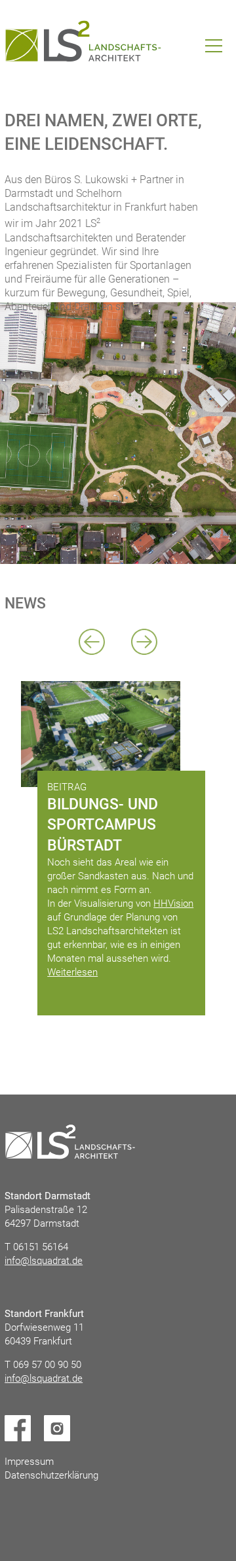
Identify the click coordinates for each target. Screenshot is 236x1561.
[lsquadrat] (83, 41)
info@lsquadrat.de (44, 1261)
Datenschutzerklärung (51, 1475)
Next (144, 642)
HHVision (173, 903)
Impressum (29, 1461)
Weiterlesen (72, 972)
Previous (92, 642)
